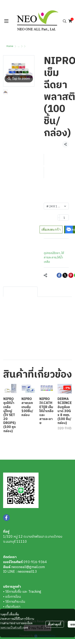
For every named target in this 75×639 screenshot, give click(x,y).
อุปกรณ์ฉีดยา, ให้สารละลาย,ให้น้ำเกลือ (54, 257)
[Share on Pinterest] (70, 275)
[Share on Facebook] (59, 275)
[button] (65, 21)
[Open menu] (6, 21)
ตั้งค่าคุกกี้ (54, 624)
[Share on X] (65, 275)
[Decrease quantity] (59, 217)
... (19, 46)
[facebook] (6, 517)
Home (9, 46)
